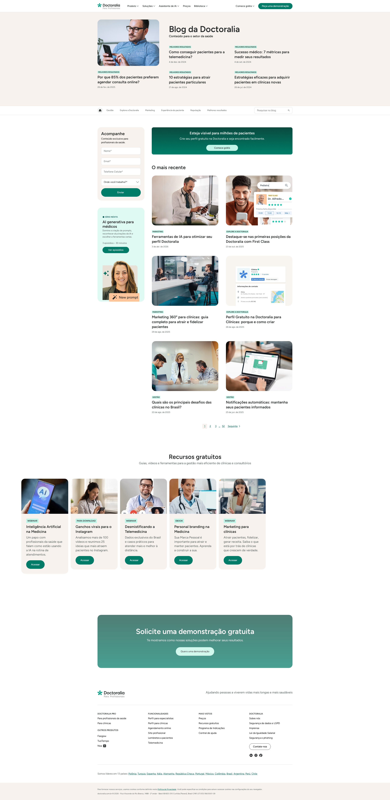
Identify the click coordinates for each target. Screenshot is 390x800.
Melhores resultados (217, 110)
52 (223, 426)
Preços (186, 6)
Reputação (195, 110)
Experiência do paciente (172, 110)
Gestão (109, 110)
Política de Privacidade (167, 789)
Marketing (150, 110)
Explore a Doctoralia (129, 110)
